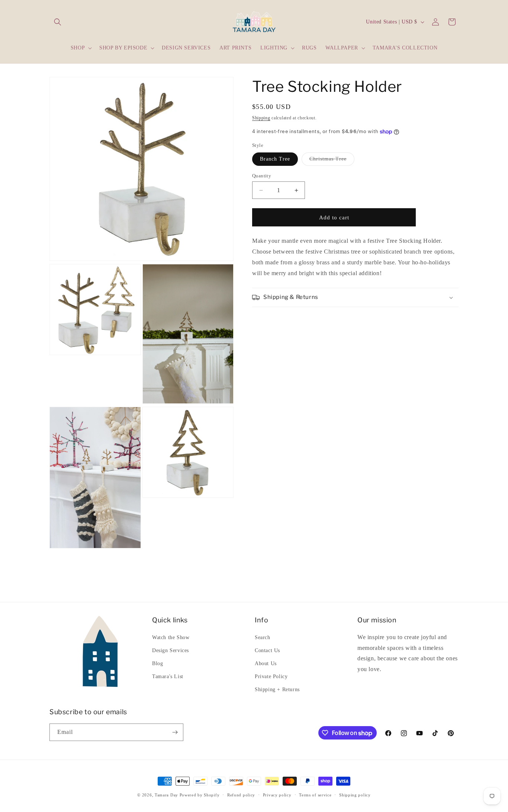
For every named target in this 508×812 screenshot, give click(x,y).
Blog (157, 663)
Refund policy (241, 795)
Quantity (261, 175)
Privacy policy (277, 795)
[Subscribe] (175, 732)
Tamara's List (167, 676)
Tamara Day (166, 795)
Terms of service (315, 795)
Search (262, 637)
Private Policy (271, 676)
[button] (57, 22)
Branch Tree (275, 159)
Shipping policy (355, 795)
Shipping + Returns (277, 689)
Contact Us (267, 650)
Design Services (170, 650)
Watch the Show (170, 637)
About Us (266, 663)
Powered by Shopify (200, 795)
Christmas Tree (331, 161)
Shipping (261, 117)
